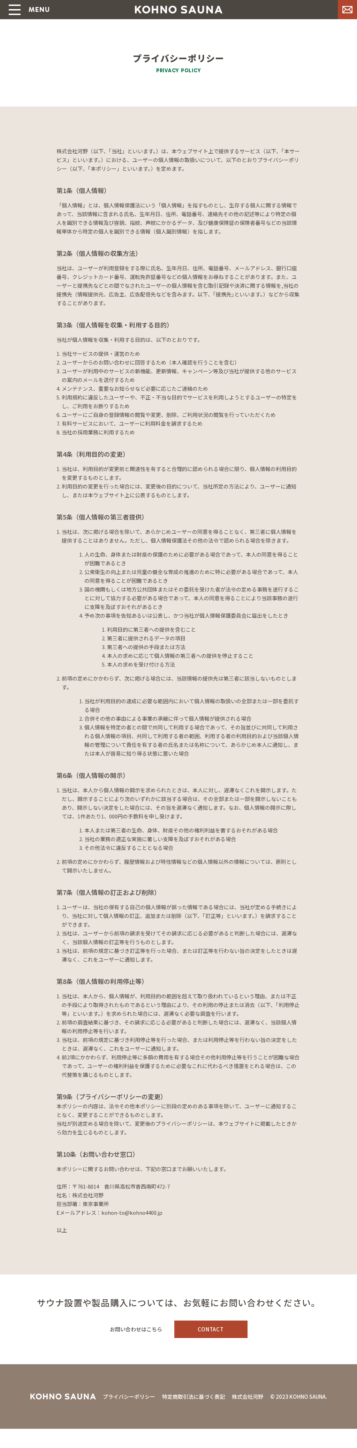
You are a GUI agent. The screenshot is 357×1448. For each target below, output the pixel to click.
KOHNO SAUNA (178, 10)
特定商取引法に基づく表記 (193, 1396)
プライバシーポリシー (129, 1396)
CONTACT (210, 1329)
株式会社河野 (247, 1396)
